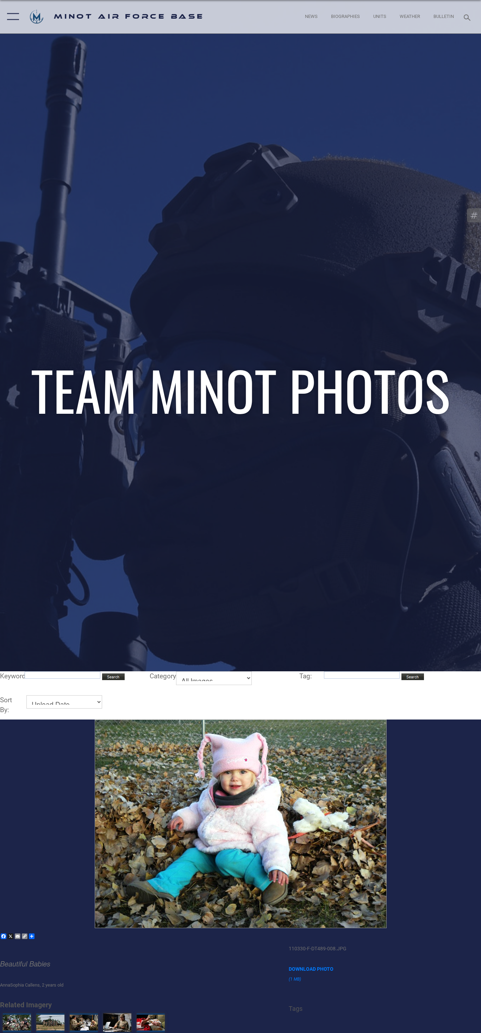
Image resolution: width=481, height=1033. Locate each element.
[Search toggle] (468, 17)
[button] (11, 16)
